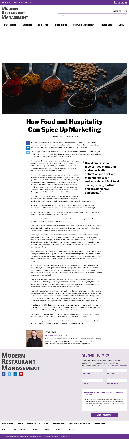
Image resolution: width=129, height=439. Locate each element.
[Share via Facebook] (28, 143)
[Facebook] (115, 2)
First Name (86, 373)
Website (64, 335)
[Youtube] (126, 2)
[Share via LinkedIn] (28, 148)
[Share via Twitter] (28, 152)
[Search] (125, 15)
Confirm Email (111, 384)
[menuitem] (4, 2)
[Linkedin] (122, 2)
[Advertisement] (64, 43)
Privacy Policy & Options (114, 365)
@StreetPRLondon (52, 335)
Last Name (110, 373)
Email (84, 384)
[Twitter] (119, 2)
